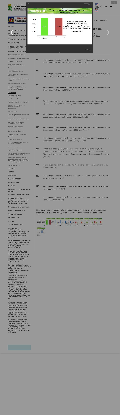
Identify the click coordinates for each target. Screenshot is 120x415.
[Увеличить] (90, 4)
